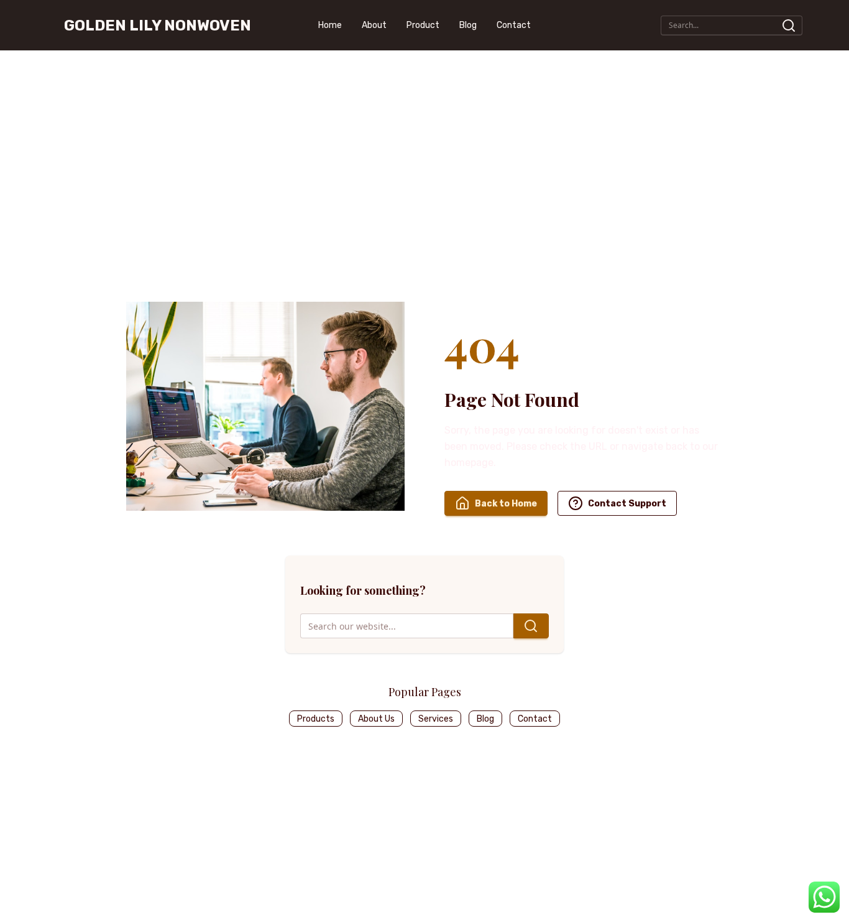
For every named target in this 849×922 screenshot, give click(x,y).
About (374, 25)
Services (435, 719)
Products (315, 719)
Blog (468, 25)
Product (422, 25)
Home (330, 25)
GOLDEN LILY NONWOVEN (157, 25)
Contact (514, 25)
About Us (376, 719)
